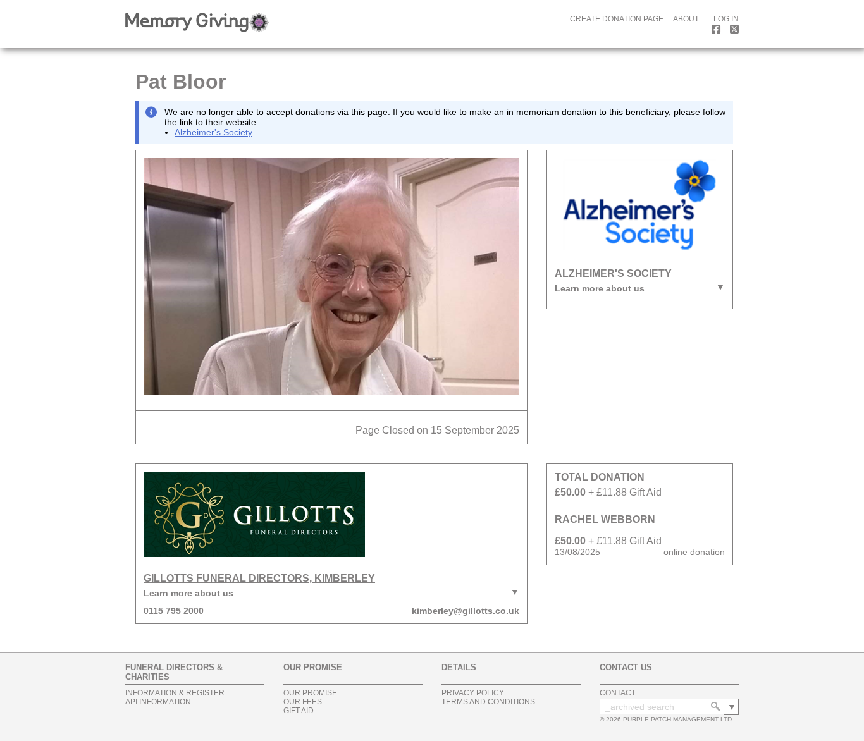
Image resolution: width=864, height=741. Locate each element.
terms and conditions (488, 701)
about (686, 19)
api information (158, 701)
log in (726, 19)
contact (618, 693)
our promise (310, 693)
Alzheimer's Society (213, 132)
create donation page (616, 19)
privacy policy (472, 693)
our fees (302, 701)
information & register (175, 693)
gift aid (298, 710)
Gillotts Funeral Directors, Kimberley (259, 578)
